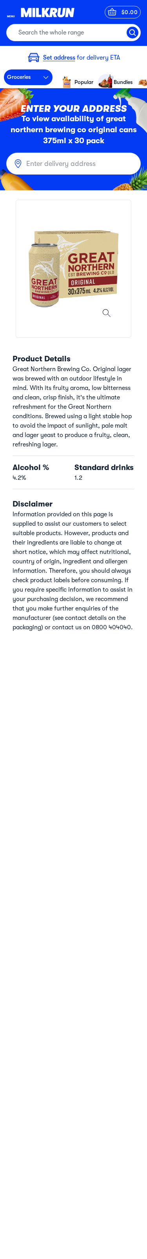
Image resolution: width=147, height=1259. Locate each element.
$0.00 (130, 12)
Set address (59, 57)
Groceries (19, 77)
